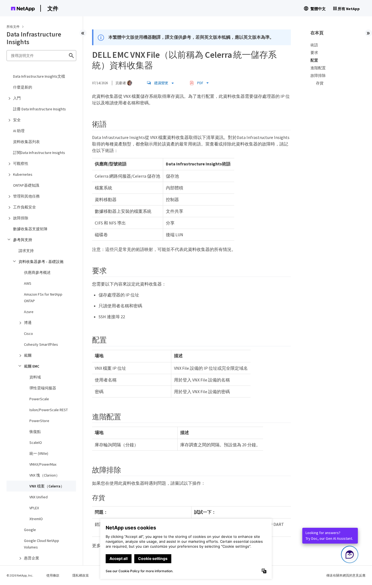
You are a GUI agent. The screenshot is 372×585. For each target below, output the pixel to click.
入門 (17, 98)
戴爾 (28, 355)
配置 (314, 60)
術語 (314, 45)
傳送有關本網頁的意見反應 (345, 575)
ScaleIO (35, 442)
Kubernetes (22, 174)
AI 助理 (19, 130)
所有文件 (13, 27)
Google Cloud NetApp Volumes (41, 544)
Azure (28, 311)
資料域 (35, 377)
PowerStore (39, 420)
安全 (17, 119)
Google (30, 529)
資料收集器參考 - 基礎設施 (41, 261)
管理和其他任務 (26, 196)
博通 (28, 322)
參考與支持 (22, 239)
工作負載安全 (24, 207)
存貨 (320, 83)
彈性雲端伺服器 (42, 388)
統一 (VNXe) (38, 453)
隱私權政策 (80, 575)
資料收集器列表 (26, 141)
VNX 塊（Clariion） (44, 475)
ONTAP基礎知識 (26, 185)
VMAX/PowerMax (42, 464)
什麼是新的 (22, 87)
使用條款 (52, 575)
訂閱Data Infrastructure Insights (39, 152)
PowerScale (39, 398)
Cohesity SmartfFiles (41, 344)
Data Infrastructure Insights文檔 (39, 76)
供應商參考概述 (37, 272)
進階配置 (318, 67)
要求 (314, 52)
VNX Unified (38, 497)
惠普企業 (31, 558)
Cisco (28, 333)
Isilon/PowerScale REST (48, 409)
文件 (52, 8)
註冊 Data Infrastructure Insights (39, 109)
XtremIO (36, 518)
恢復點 (35, 431)
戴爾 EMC (31, 366)
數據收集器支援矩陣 (30, 228)
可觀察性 (20, 163)
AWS (27, 283)
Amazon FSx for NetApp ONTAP (43, 297)
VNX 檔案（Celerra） (46, 486)
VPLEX (34, 507)
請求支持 (26, 250)
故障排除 (20, 218)
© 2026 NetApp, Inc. (20, 575)
